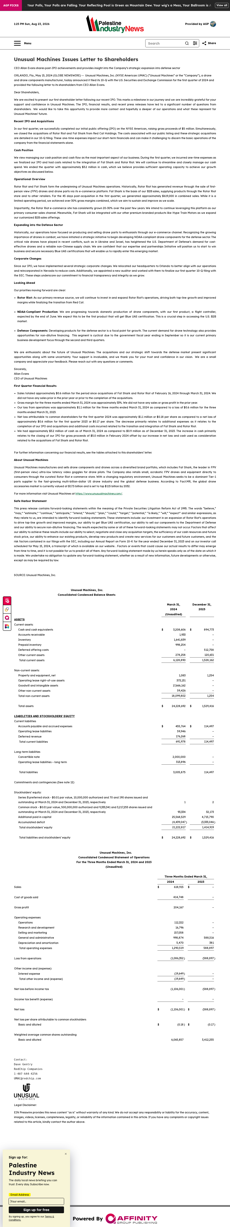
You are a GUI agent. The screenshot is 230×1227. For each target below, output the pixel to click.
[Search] (187, 43)
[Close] (65, 1153)
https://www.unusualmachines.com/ (98, 493)
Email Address (19, 1194)
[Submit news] (7, 601)
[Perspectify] (7, 609)
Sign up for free (36, 1210)
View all (222, 5)
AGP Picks (11, 5)
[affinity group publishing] (7, 618)
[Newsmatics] (7, 626)
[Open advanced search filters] (195, 43)
